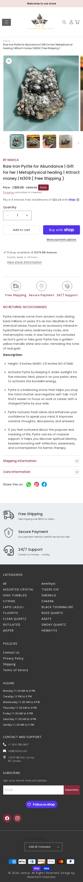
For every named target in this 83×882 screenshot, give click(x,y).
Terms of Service (15, 670)
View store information (24, 262)
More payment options (61, 239)
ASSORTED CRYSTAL (18, 589)
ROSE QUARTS (52, 613)
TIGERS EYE (50, 589)
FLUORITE (10, 613)
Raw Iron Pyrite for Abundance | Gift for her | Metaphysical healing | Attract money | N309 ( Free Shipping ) (38, 46)
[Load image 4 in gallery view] (66, 141)
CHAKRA (48, 601)
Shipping (8, 192)
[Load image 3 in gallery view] (49, 141)
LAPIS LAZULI (13, 607)
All (5, 583)
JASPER (8, 630)
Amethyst (49, 583)
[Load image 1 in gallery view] (17, 141)
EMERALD (49, 595)
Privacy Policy (13, 658)
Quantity (9, 207)
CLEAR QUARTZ (14, 619)
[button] (6, 22)
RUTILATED (11, 624)
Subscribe (71, 790)
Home (6, 41)
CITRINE (9, 601)
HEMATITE (49, 630)
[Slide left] (4, 143)
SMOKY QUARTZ (54, 624)
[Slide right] (78, 143)
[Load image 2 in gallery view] (33, 141)
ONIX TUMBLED (15, 595)
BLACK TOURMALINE (57, 607)
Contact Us (11, 652)
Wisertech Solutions (41, 877)
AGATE (47, 619)
